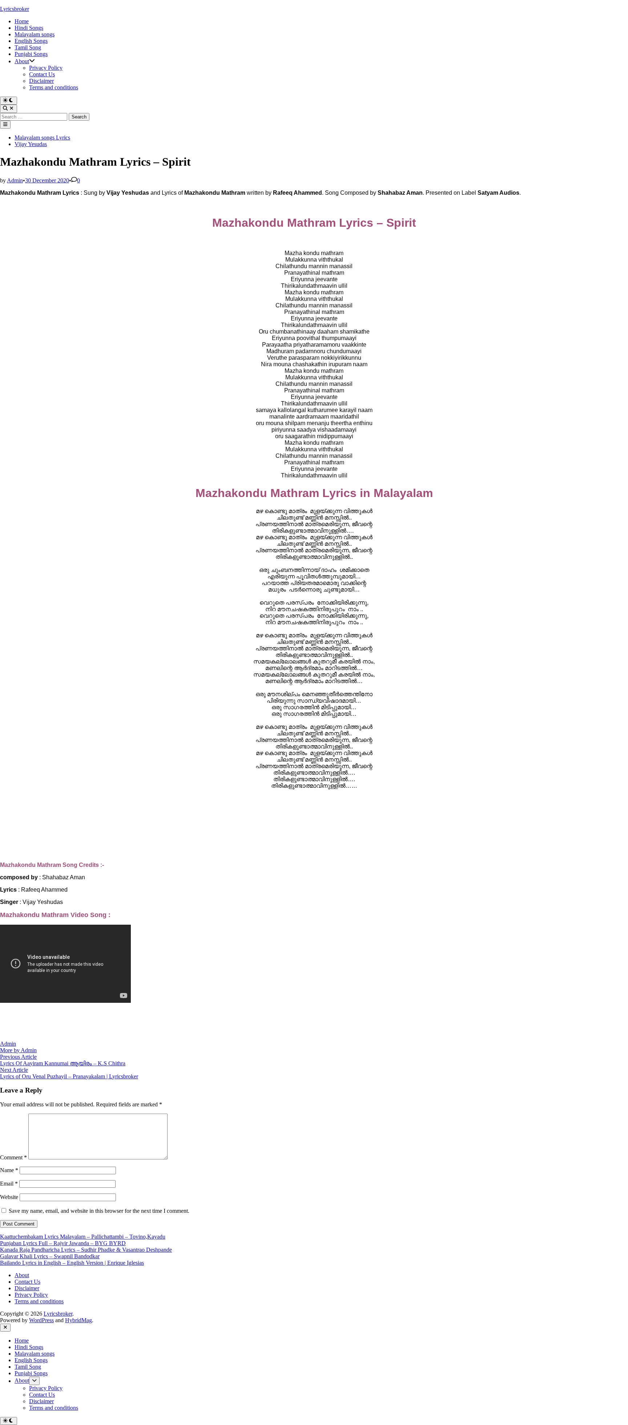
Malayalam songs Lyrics (42, 137)
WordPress (41, 1320)
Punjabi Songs (31, 54)
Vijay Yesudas (31, 144)
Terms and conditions (53, 87)
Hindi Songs (29, 28)
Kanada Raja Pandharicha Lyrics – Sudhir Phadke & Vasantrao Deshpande (86, 1250)
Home (22, 21)
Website (9, 1197)
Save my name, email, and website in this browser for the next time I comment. (99, 1211)
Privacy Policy (46, 68)
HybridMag (78, 1320)
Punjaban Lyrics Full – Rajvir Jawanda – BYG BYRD (63, 1243)
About (22, 61)
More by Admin (18, 1050)
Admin (15, 180)
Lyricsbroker (14, 9)
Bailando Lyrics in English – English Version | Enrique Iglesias (72, 1263)
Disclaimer (41, 81)
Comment (13, 1157)
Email (9, 1183)
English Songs (31, 41)
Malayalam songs (35, 34)
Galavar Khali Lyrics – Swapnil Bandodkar (50, 1256)
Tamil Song (28, 47)
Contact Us (42, 74)
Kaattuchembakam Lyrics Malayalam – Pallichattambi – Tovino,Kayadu (82, 1237)
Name (9, 1170)
